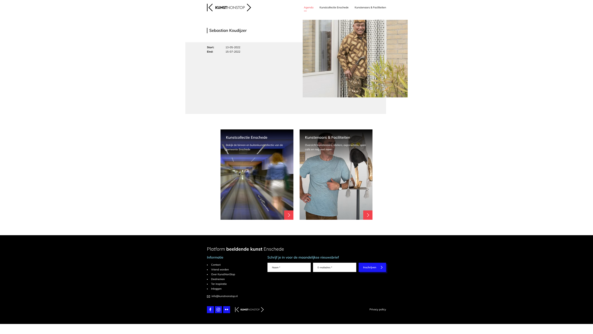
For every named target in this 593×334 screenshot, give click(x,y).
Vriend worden (220, 269)
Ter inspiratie (219, 284)
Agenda (308, 7)
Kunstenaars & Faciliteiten (370, 7)
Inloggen (216, 288)
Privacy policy (377, 309)
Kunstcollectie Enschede (334, 7)
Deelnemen (218, 279)
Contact (216, 264)
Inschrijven (369, 267)
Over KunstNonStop (223, 274)
